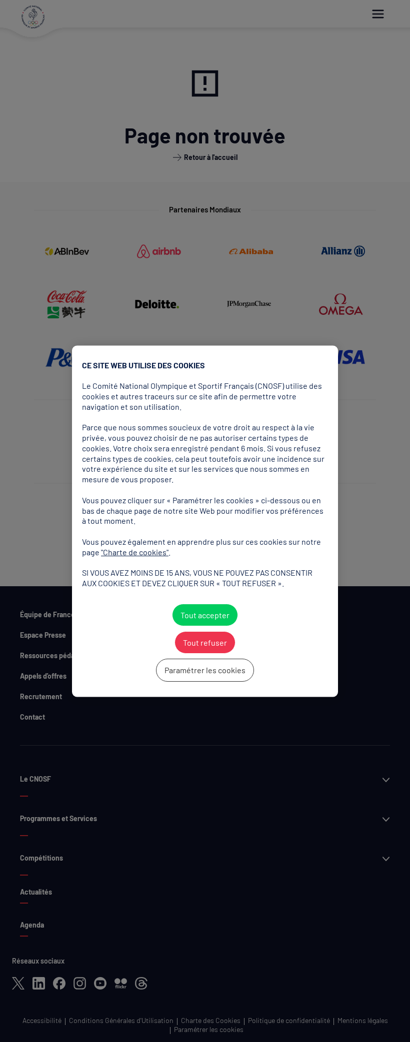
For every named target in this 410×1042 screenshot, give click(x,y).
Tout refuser (205, 643)
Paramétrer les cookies (205, 670)
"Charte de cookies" (134, 552)
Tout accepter (205, 615)
